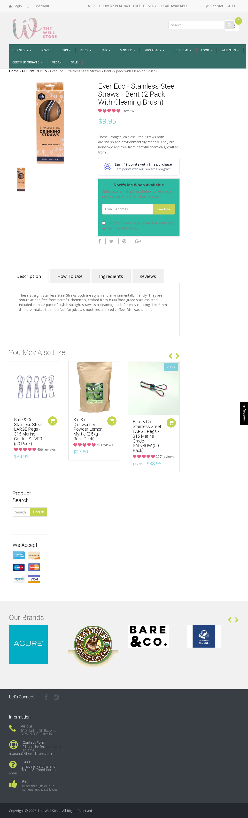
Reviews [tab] (148, 276)
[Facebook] (99, 241)
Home (14, 71)
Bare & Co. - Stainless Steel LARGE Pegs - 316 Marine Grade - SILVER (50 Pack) (28, 431)
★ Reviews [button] (244, 413)
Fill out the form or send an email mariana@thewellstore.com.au (35, 750)
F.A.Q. (26, 761)
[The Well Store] (35, 28)
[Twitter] (111, 241)
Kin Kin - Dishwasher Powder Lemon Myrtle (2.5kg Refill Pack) (87, 429)
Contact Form (34, 742)
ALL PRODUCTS (34, 71)
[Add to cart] (52, 421)
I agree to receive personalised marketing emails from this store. (138, 225)
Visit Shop (35, 631)
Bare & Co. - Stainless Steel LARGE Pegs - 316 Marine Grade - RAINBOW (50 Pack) (147, 436)
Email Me (163, 209)
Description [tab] (28, 276)
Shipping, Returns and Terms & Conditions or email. (33, 769)
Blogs (26, 781)
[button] (109, 110)
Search (38, 512)
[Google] (138, 241)
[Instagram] (56, 697)
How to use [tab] (70, 276)
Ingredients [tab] (111, 276)
